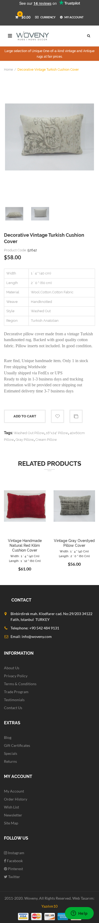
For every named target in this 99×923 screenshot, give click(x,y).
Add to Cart (24, 416)
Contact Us (13, 707)
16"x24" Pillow (57, 433)
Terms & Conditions (20, 683)
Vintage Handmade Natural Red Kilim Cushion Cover (25, 545)
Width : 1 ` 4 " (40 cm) (24, 556)
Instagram (15, 852)
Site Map (11, 823)
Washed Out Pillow (29, 433)
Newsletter (13, 815)
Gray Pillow (25, 440)
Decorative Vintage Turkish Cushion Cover (48, 69)
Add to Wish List (57, 416)
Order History (15, 799)
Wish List (11, 807)
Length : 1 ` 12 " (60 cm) (25, 561)
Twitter (13, 876)
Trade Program (16, 691)
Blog (7, 737)
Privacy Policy (15, 676)
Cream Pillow (46, 440)
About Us (11, 668)
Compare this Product (76, 416)
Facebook (14, 860)
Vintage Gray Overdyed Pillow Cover (74, 543)
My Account (14, 791)
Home (8, 69)
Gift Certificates (17, 745)
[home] (33, 36)
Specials (10, 753)
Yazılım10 (49, 906)
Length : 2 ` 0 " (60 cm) (74, 556)
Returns (10, 761)
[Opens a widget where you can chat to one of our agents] (79, 913)
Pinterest (15, 868)
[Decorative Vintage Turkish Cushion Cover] (49, 137)
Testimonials (14, 699)
